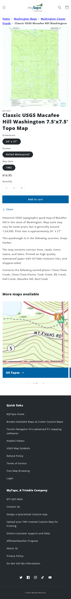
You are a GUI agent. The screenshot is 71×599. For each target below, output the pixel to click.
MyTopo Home (15, 414)
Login (10, 478)
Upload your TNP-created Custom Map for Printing (32, 523)
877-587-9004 (15, 499)
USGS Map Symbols (18, 448)
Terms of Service (17, 463)
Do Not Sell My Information (23, 563)
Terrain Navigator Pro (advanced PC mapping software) (34, 431)
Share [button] (9, 209)
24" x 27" (11, 141)
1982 (9, 167)
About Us (12, 548)
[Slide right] (43, 383)
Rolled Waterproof (18, 154)
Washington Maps (25, 18)
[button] (4, 7)
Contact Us (13, 506)
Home (6, 18)
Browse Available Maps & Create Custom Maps (35, 421)
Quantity (7, 181)
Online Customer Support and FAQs (28, 533)
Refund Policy (15, 455)
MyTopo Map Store (39, 593)
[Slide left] (27, 383)
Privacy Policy (15, 556)
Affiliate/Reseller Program (22, 540)
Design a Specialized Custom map (27, 514)
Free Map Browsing (18, 470)
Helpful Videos (15, 440)
